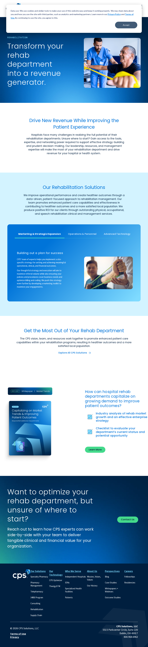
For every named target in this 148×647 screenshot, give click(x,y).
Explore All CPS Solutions (73, 352)
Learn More (95, 449)
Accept (126, 25)
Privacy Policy (114, 14)
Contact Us (127, 519)
